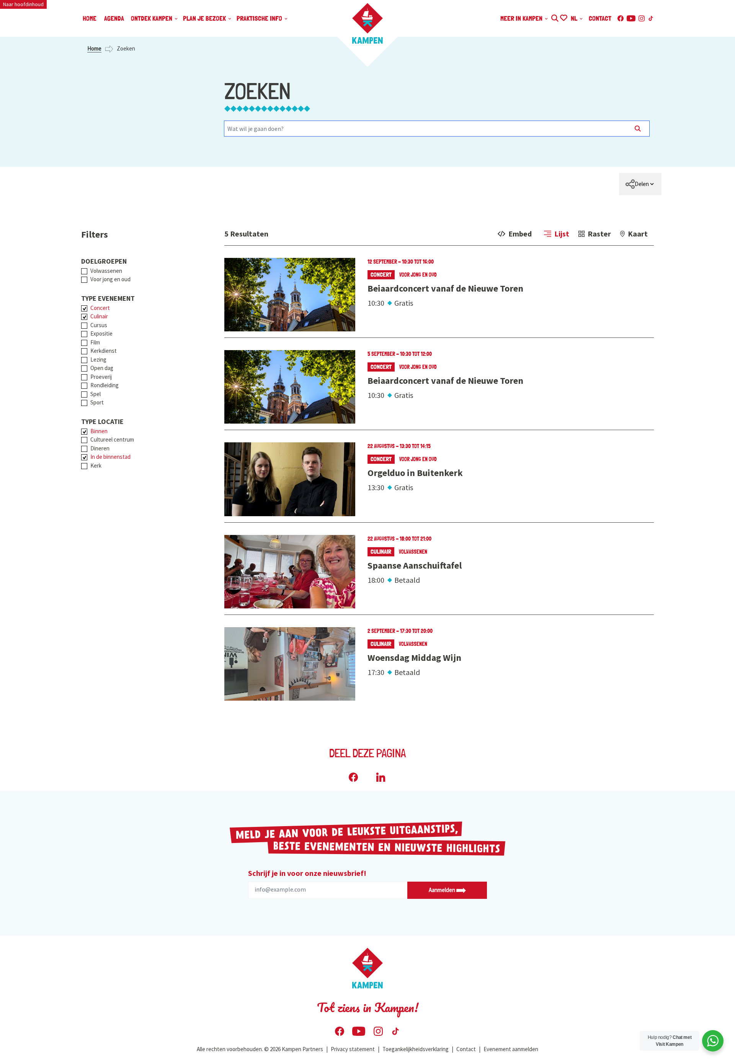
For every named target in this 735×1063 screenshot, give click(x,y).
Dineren (99, 448)
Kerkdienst (103, 350)
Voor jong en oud (110, 279)
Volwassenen (106, 270)
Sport (97, 402)
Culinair (99, 316)
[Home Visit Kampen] (367, 23)
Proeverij (101, 376)
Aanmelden (442, 889)
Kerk (95, 465)
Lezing (98, 359)
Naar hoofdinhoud (23, 4)
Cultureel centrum (112, 439)
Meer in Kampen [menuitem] (522, 18)
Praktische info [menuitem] (260, 18)
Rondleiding (104, 385)
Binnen (99, 431)
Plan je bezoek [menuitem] (205, 18)
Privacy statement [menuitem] (353, 1049)
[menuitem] (640, 184)
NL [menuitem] (575, 18)
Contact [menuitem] (600, 18)
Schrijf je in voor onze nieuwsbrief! (307, 873)
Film (95, 342)
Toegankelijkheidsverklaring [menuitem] (415, 1049)
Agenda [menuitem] (114, 18)
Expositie (101, 333)
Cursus (98, 325)
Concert (100, 307)
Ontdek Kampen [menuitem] (152, 18)
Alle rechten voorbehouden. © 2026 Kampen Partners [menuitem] (260, 1049)
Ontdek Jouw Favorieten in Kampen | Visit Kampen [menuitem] (563, 17)
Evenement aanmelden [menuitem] (510, 1049)
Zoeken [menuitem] (554, 17)
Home (94, 48)
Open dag (101, 368)
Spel (95, 394)
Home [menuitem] (89, 18)
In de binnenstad (110, 456)
